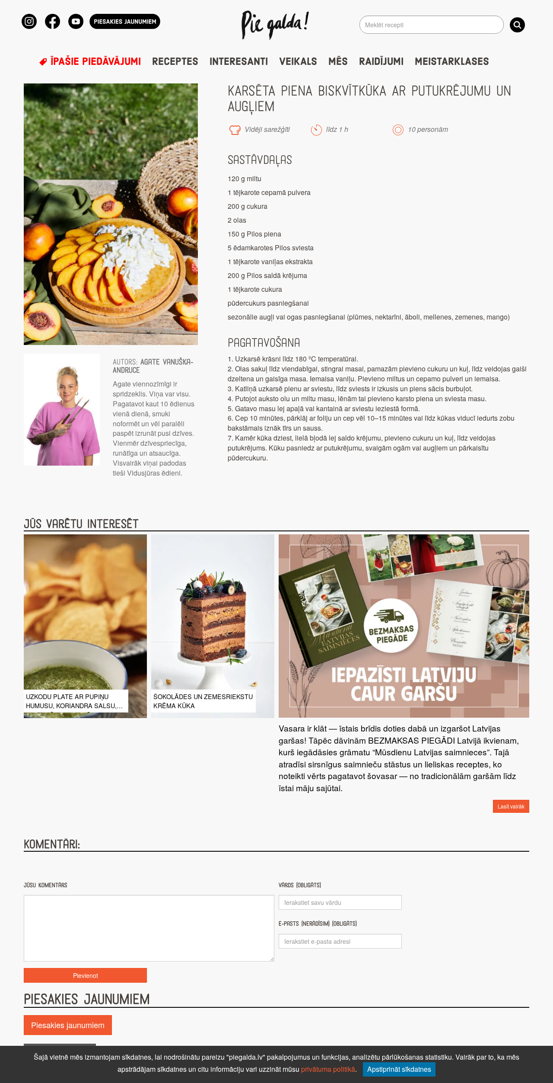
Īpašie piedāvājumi (94, 62)
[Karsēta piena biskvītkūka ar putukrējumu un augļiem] (111, 214)
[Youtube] (75, 21)
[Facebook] (52, 21)
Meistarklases (452, 62)
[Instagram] (29, 21)
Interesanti (239, 62)
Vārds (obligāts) (300, 885)
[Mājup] (276, 25)
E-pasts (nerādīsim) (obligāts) (318, 923)
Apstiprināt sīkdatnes (399, 1069)
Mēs (338, 62)
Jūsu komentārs (45, 885)
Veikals (298, 62)
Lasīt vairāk (511, 806)
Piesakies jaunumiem (68, 1024)
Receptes (175, 62)
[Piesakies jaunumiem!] (124, 21)
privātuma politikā (328, 1069)
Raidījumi (381, 62)
